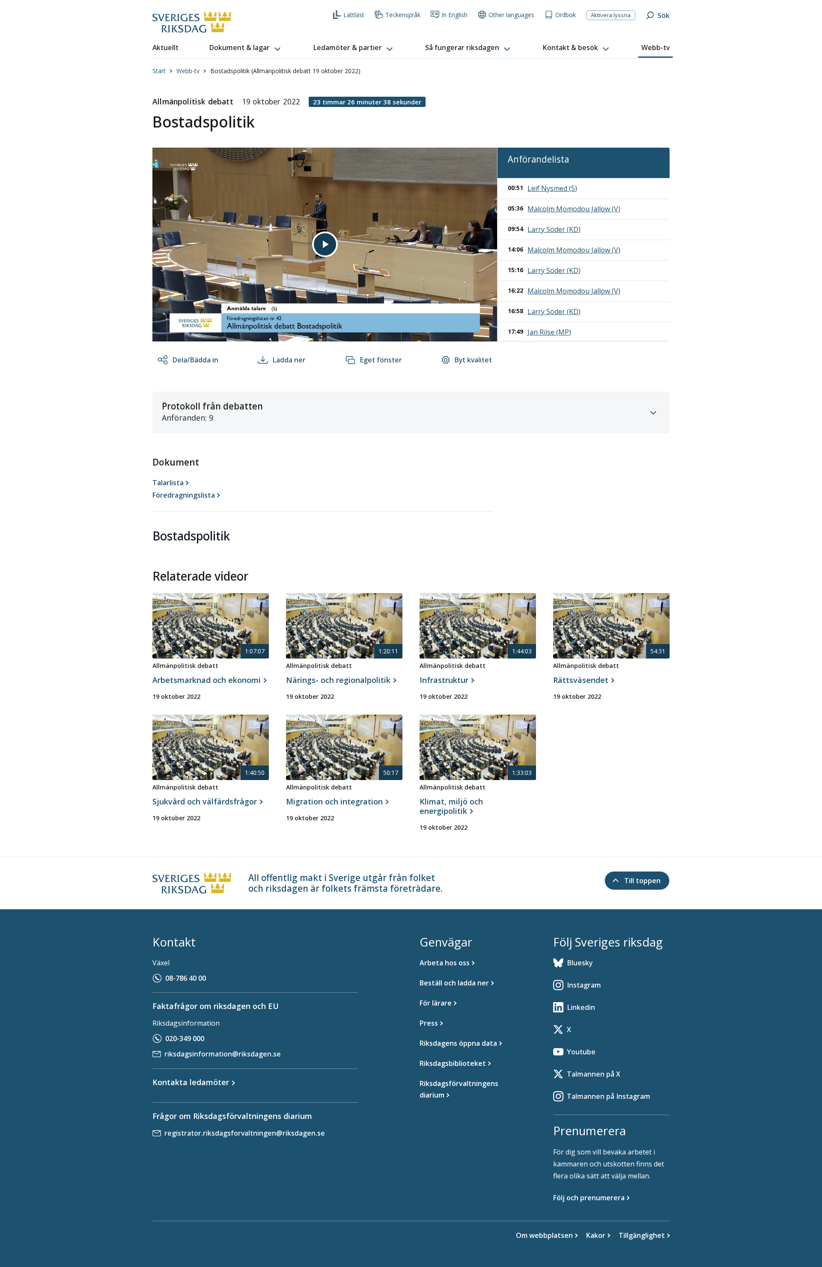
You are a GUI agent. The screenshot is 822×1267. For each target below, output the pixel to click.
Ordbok (565, 15)
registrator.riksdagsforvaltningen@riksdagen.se (244, 1133)
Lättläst (353, 15)
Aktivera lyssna (611, 15)
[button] (246, 48)
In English (454, 15)
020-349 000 (184, 1038)
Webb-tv (188, 71)
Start (159, 71)
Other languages (511, 15)
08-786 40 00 (185, 978)
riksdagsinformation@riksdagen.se (222, 1054)
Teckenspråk (402, 15)
